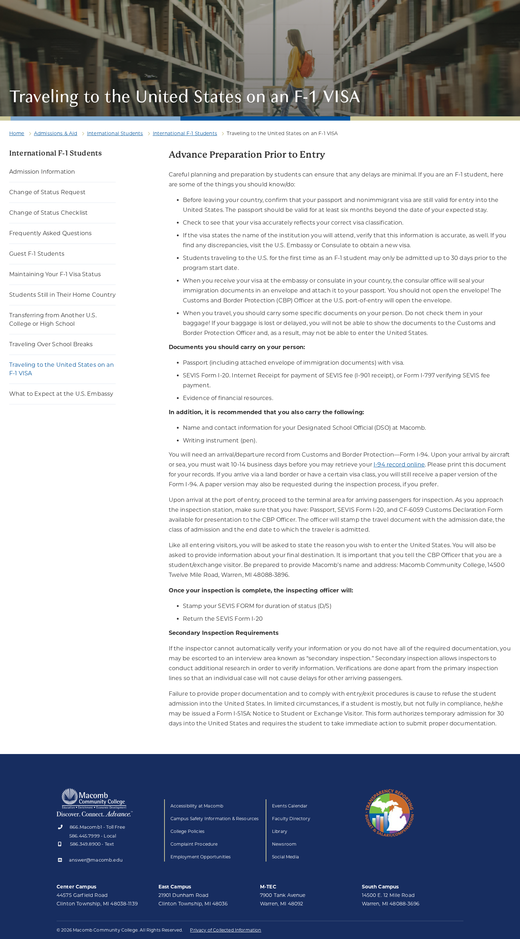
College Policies (188, 831)
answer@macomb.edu (96, 860)
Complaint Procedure (194, 844)
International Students (115, 133)
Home (16, 133)
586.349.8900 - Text (92, 844)
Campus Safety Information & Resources (215, 818)
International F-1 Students (185, 133)
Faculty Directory (291, 818)
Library (279, 831)
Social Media (285, 856)
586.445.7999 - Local (92, 836)
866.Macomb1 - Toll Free (97, 827)
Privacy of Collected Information (225, 930)
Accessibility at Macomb (197, 805)
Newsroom (284, 844)
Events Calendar (289, 805)
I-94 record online (399, 464)
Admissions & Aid (55, 133)
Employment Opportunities (201, 856)
